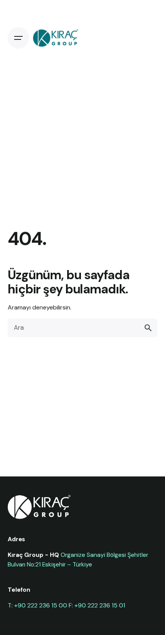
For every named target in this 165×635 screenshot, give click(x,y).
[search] (148, 328)
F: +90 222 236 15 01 (97, 605)
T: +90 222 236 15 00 (37, 605)
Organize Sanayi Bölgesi (93, 555)
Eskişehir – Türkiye (67, 564)
